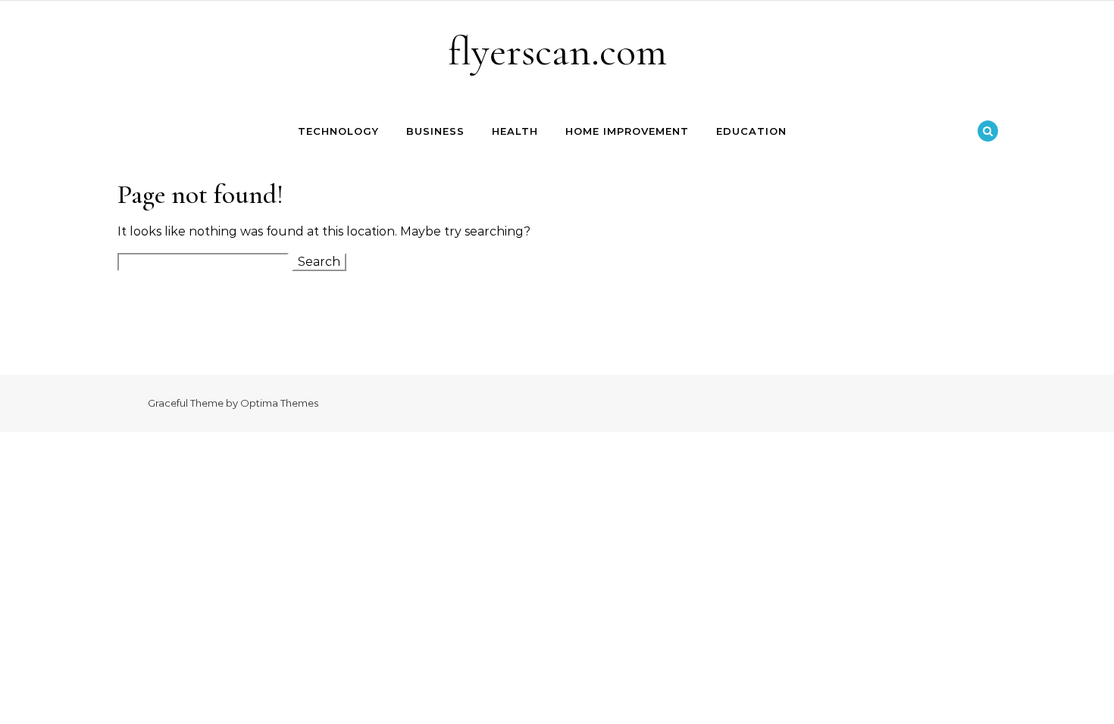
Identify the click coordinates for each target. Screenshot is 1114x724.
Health (515, 131)
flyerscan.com (557, 51)
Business (435, 131)
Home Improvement (627, 131)
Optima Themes (279, 403)
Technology (338, 131)
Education (751, 131)
